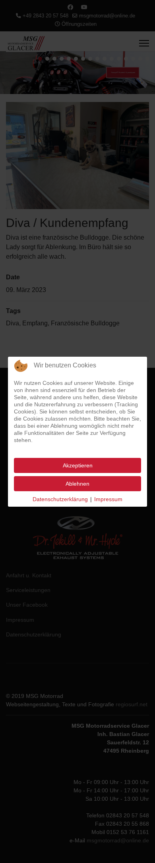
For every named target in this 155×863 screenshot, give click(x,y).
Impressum (108, 499)
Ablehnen (77, 484)
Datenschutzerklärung (60, 499)
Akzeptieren (78, 465)
